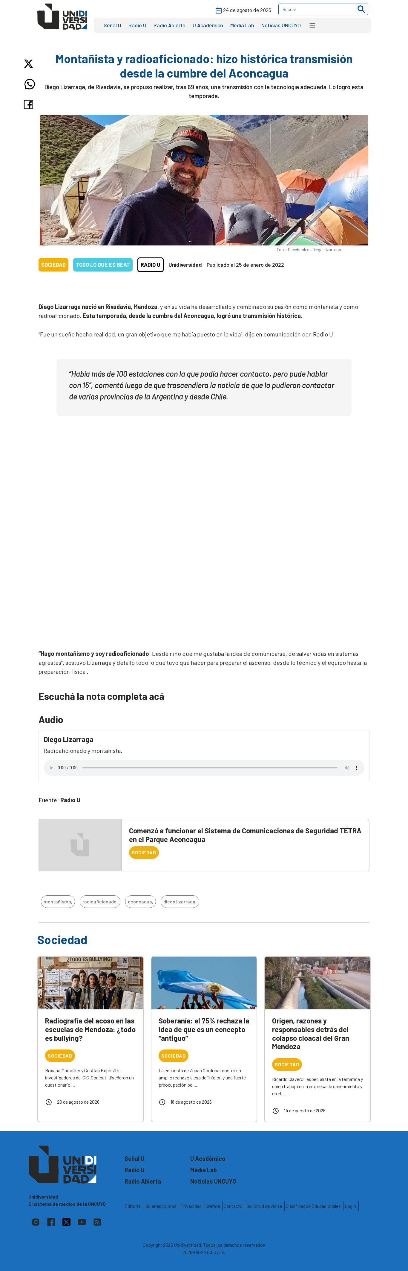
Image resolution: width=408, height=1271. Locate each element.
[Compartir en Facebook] (30, 104)
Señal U (112, 25)
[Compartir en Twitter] (30, 63)
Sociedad (53, 264)
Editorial (133, 1206)
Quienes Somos (161, 1206)
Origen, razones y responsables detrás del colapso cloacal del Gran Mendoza (310, 1033)
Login (350, 1206)
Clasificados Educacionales (313, 1206)
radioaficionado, (100, 901)
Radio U (137, 25)
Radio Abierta (169, 25)
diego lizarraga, (180, 901)
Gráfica (212, 1206)
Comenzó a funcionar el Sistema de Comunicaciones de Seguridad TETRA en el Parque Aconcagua (245, 835)
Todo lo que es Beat (103, 264)
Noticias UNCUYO (281, 25)
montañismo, (58, 901)
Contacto (233, 1206)
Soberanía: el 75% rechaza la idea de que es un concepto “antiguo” (204, 1029)
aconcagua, (140, 901)
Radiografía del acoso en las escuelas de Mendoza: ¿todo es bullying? (90, 1029)
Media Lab (242, 25)
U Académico (208, 25)
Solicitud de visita (264, 1206)
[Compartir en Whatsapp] (30, 84)
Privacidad (191, 1206)
